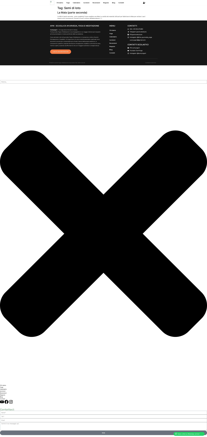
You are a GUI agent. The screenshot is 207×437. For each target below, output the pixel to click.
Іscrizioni (86, 3)
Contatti (121, 3)
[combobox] (103, 82)
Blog (113, 3)
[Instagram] (11, 402)
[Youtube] (2, 402)
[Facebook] (6, 402)
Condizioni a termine (150, 62)
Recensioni (96, 3)
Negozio (106, 3)
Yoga (68, 3)
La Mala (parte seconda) (72, 12)
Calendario (76, 3)
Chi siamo (60, 3)
